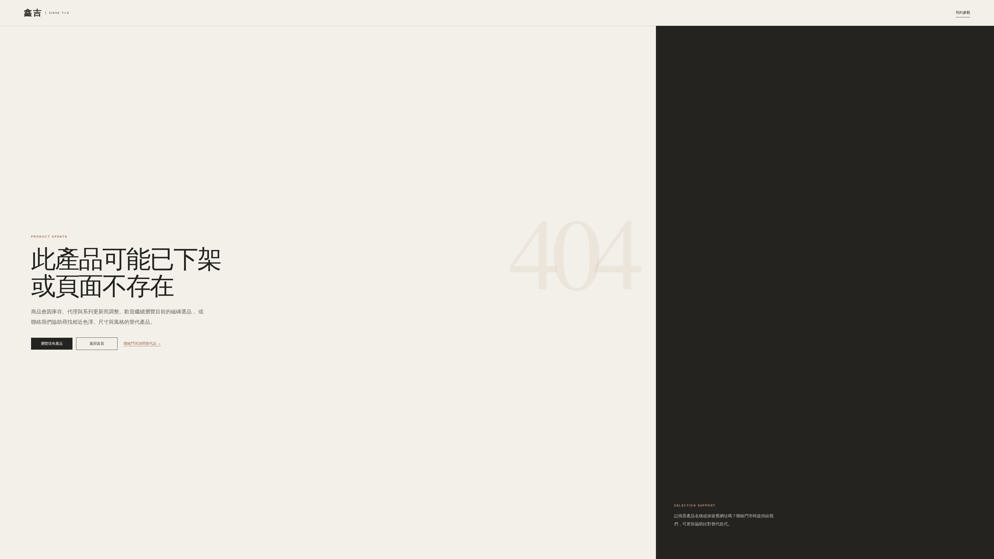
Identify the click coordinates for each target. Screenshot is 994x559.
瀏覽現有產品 (52, 343)
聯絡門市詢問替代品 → (142, 343)
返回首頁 (97, 343)
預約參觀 (963, 12)
